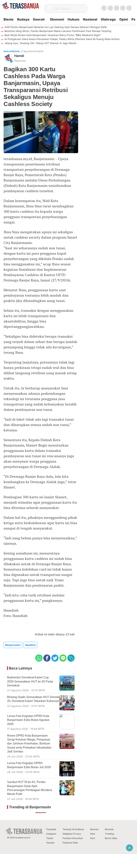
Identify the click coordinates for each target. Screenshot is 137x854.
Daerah (39, 19)
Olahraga (108, 19)
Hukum (73, 19)
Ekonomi (57, 19)
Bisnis (9, 19)
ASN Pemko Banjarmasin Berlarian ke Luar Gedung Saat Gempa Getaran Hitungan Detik (55, 27)
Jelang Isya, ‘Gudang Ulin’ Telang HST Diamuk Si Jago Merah (40, 43)
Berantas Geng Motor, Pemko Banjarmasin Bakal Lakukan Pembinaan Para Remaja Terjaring (57, 30)
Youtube (50, 842)
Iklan (92, 833)
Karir (92, 838)
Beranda (109, 829)
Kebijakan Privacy (72, 833)
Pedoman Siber (70, 842)
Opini (123, 19)
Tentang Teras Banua (73, 829)
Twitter (49, 838)
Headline (30, 644)
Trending (109, 833)
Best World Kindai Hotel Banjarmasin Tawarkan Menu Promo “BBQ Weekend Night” (52, 35)
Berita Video (111, 838)
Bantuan (94, 829)
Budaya (23, 19)
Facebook (51, 829)
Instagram (51, 833)
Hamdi (19, 56)
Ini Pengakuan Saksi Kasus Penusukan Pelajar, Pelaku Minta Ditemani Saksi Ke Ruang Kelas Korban (62, 39)
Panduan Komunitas (73, 838)
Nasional (90, 19)
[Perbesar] (41, 152)
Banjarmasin (13, 644)
